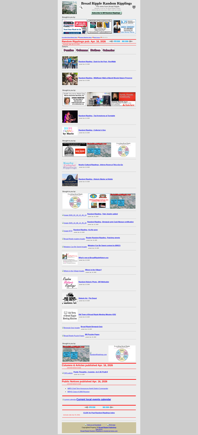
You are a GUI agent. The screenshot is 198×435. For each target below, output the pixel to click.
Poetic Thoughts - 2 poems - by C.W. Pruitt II (91, 372)
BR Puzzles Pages (92, 334)
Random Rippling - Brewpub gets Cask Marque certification (110, 222)
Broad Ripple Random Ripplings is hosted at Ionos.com (99, 431)
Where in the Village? (93, 270)
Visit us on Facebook (94, 425)
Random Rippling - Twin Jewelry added (102, 214)
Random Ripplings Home (85, 37)
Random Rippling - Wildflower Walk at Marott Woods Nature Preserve (105, 78)
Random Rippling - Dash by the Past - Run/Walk (97, 61)
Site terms (99, 429)
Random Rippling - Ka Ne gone (85, 230)
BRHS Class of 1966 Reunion (79, 392)
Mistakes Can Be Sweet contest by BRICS (104, 245)
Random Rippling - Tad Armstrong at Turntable (97, 116)
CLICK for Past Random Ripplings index (99, 413)
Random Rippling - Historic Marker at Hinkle (96, 179)
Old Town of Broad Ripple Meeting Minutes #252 (97, 314)
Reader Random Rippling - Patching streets (103, 238)
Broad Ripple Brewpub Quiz (92, 327)
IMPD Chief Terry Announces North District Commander (88, 388)
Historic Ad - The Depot (88, 298)
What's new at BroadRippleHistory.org (93, 258)
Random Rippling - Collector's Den (92, 130)
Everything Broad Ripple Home (69, 37)
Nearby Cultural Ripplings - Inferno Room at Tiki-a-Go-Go (101, 165)
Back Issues (97, 37)
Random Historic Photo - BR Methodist (94, 282)
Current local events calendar (93, 399)
